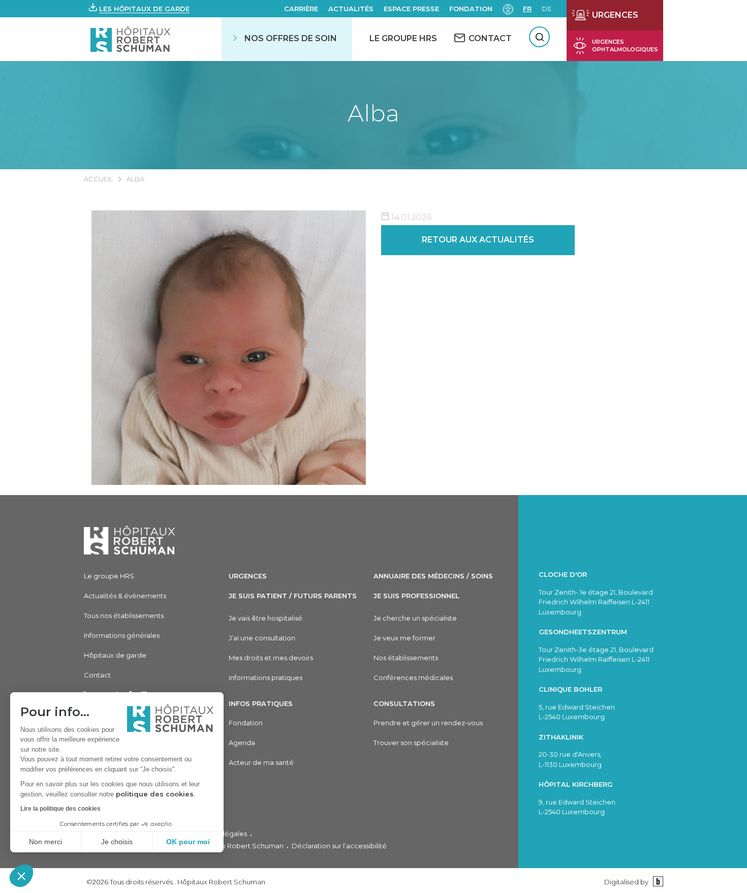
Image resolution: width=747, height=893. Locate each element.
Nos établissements (406, 658)
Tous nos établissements (124, 615)
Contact (97, 675)
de (546, 9)
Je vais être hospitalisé (265, 618)
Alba (373, 113)
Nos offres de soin (290, 38)
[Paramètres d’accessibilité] (508, 8)
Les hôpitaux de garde (144, 9)
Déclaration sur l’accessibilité (339, 846)
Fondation (470, 9)
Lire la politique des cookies (60, 808)
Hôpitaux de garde (115, 655)
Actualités (351, 9)
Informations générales (122, 635)
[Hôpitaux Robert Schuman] (129, 540)
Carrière (301, 9)
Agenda (242, 742)
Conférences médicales (413, 677)
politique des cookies (155, 794)
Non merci (45, 842)
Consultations (404, 703)
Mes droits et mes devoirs (271, 658)
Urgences (248, 576)
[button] (21, 876)
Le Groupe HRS (403, 38)
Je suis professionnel (416, 596)
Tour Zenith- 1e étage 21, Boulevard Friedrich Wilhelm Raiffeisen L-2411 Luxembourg (596, 602)
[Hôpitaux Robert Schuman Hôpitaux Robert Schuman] (131, 38)
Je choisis (117, 842)
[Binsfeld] (656, 881)
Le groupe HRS (109, 576)
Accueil (98, 179)
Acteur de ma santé (261, 762)
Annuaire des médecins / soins (433, 576)
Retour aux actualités (478, 239)
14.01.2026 (410, 217)
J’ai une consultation (262, 638)
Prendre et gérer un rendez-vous (428, 723)
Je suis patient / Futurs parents (293, 596)
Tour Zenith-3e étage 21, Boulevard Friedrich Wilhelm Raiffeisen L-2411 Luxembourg (596, 659)
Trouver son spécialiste (411, 742)
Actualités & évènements (125, 596)
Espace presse (411, 9)
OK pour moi (188, 842)
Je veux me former (404, 638)
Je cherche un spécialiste (415, 618)
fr (527, 9)
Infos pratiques (261, 703)
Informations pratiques (265, 677)
